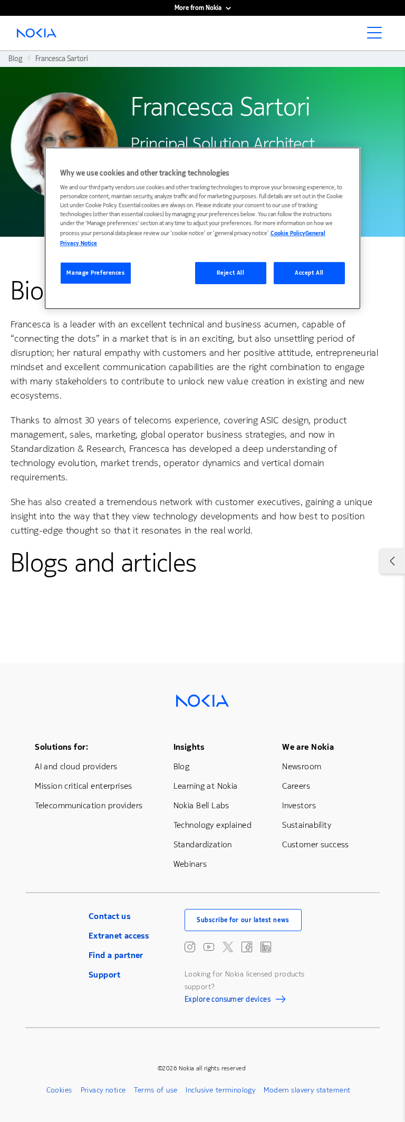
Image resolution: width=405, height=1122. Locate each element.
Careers (296, 786)
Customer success (315, 844)
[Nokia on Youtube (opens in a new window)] (209, 947)
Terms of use (155, 1090)
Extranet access (119, 935)
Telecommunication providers (88, 805)
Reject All (231, 273)
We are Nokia (308, 746)
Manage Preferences (95, 273)
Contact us (109, 916)
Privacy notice (103, 1090)
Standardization (202, 844)
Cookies (59, 1090)
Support (104, 974)
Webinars (190, 864)
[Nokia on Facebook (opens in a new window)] (247, 947)
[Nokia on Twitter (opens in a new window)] (228, 947)
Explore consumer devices (228, 1001)
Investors (299, 805)
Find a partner (116, 955)
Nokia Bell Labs (201, 805)
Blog (181, 766)
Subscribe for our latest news (243, 920)
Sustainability (306, 825)
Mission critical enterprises (83, 786)
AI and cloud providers (76, 766)
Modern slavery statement (307, 1090)
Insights (188, 746)
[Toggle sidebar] (392, 561)
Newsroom (301, 766)
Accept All (309, 273)
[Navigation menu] (377, 36)
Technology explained (212, 825)
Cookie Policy (288, 233)
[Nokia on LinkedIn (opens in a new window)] (266, 947)
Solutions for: (61, 746)
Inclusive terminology (220, 1090)
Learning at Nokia (205, 786)
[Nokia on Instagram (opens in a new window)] (190, 947)
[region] (202, 228)
